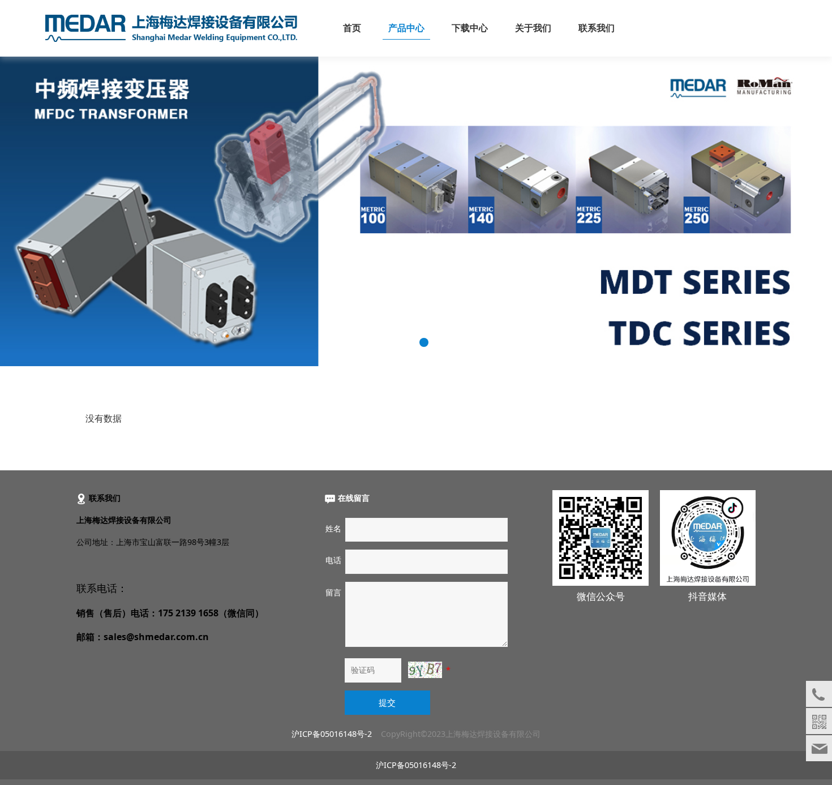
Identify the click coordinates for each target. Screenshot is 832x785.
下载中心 (470, 28)
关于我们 (533, 28)
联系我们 (596, 28)
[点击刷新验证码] (425, 670)
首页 (352, 28)
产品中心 (406, 28)
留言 (333, 592)
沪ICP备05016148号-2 (331, 733)
